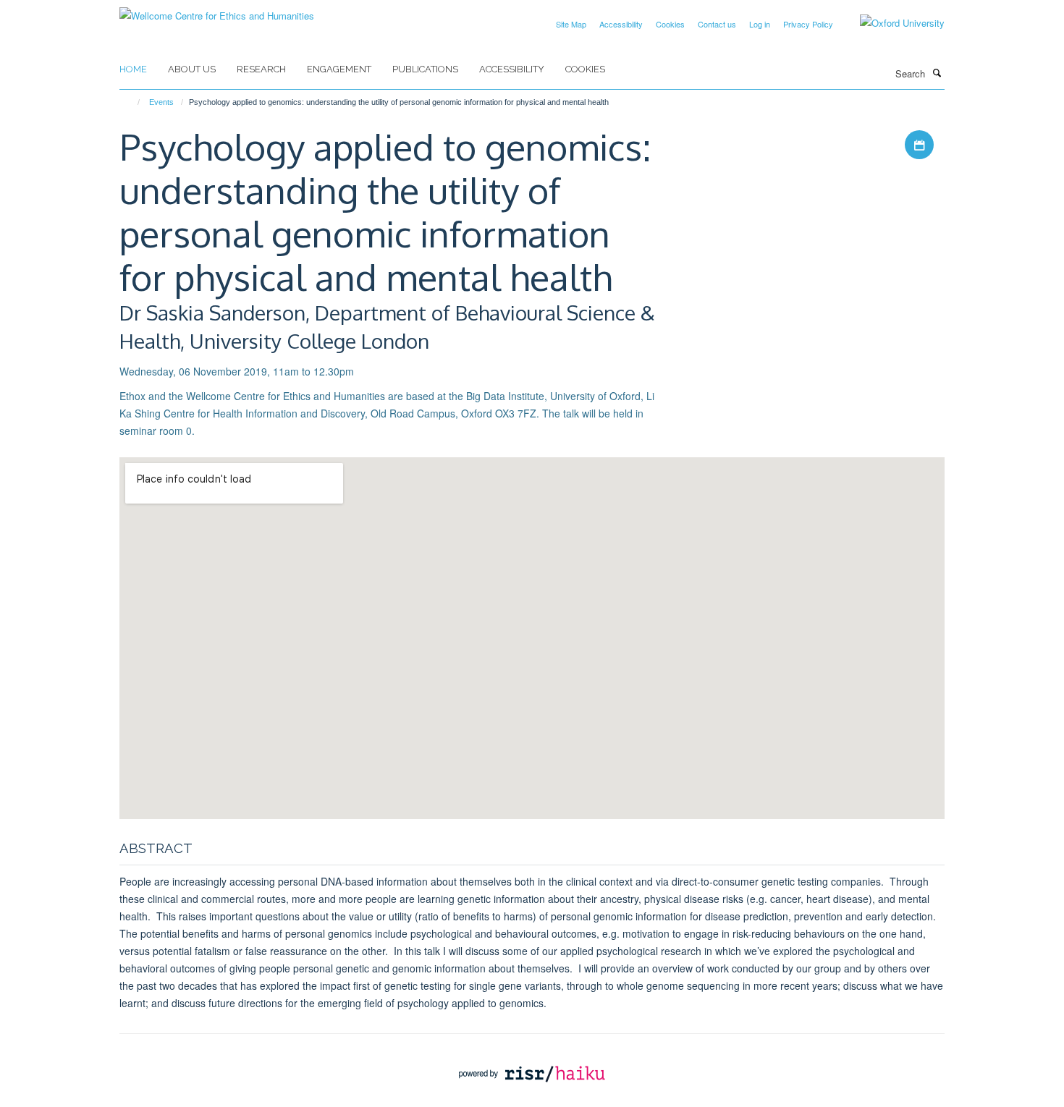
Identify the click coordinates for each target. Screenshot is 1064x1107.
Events (161, 102)
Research (261, 69)
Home (133, 69)
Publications (425, 69)
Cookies (670, 24)
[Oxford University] (891, 23)
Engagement (339, 69)
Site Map (571, 24)
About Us (192, 69)
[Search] (937, 72)
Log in (759, 24)
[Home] (132, 102)
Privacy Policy (808, 24)
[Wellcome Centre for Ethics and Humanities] (216, 10)
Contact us (717, 24)
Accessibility (621, 24)
